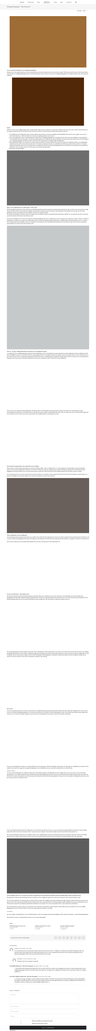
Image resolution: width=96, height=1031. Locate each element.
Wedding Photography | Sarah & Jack (17, 926)
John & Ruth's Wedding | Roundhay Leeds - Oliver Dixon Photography (23, 976)
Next (84, 10)
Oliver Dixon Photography (35, 655)
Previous (79, 10)
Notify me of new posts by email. (40, 1023)
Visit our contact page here (35, 908)
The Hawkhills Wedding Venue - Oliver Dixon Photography (21, 966)
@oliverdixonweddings (53, 914)
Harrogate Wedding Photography (67, 926)
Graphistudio (61, 140)
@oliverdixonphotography (81, 914)
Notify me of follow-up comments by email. (42, 1021)
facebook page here (33, 914)
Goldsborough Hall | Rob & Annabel (42, 926)
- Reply (30, 948)
